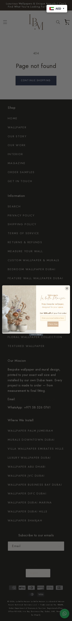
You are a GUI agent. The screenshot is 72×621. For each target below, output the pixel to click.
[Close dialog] (67, 288)
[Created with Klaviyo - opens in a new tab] (36, 335)
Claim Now (52, 323)
